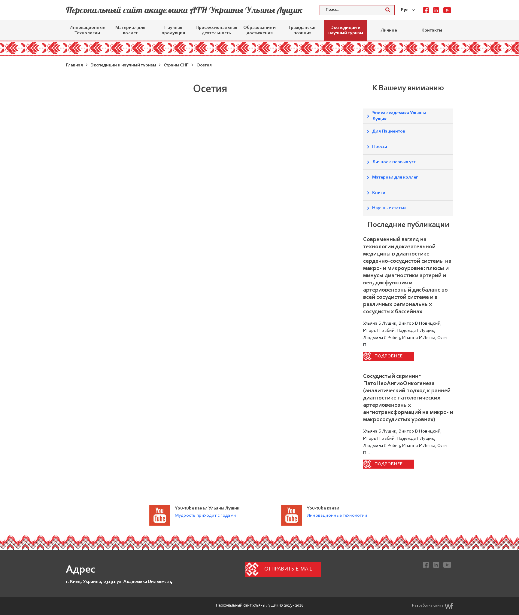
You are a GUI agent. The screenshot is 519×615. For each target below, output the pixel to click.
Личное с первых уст (394, 162)
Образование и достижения (259, 30)
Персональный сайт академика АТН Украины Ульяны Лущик (184, 10)
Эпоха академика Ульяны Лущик (399, 116)
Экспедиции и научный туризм (345, 30)
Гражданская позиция (303, 30)
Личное (389, 30)
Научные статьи (389, 208)
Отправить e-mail (288, 569)
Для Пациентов (388, 131)
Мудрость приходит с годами (205, 515)
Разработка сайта (428, 606)
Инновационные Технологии (87, 30)
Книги (378, 192)
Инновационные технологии (337, 515)
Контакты (431, 30)
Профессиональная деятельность (216, 30)
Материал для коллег (130, 30)
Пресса (379, 146)
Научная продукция (173, 30)
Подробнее (389, 356)
